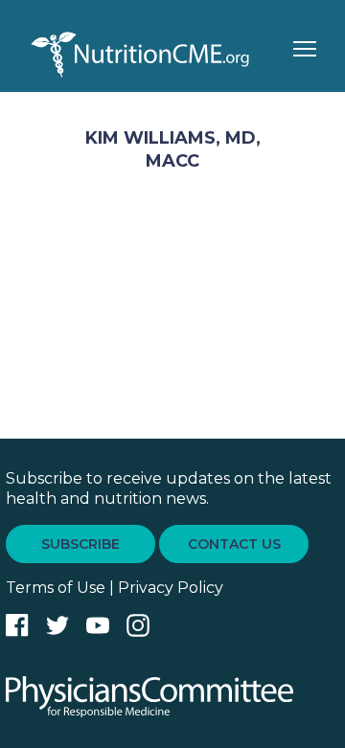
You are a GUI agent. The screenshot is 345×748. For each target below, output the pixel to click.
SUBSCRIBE (80, 544)
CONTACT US (234, 544)
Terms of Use (55, 587)
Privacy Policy (170, 587)
